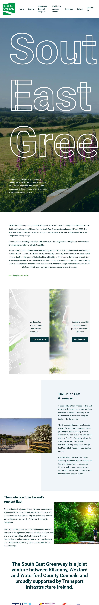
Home (21, 9)
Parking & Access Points (56, 9)
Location (69, 9)
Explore (31, 9)
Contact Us (90, 8)
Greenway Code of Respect (42, 9)
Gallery (80, 9)
